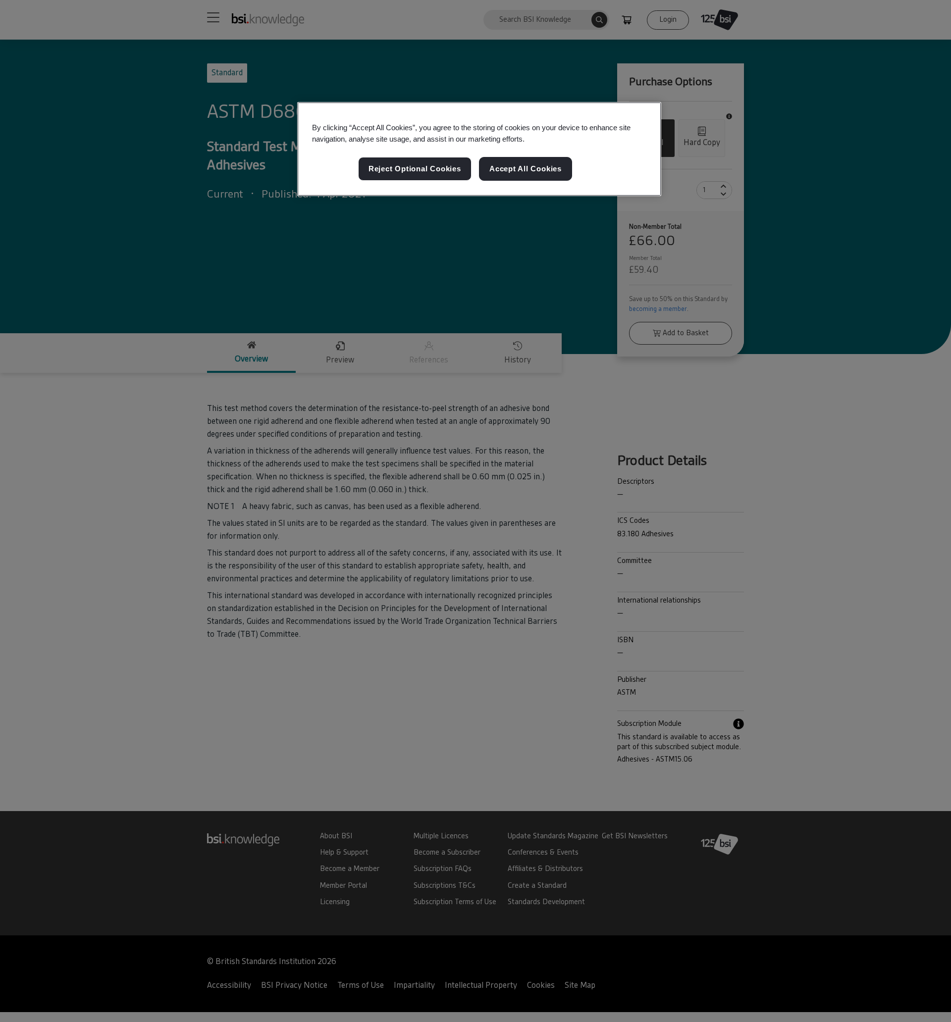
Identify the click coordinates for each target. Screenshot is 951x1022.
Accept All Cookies (525, 169)
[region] (479, 149)
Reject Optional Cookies (415, 169)
